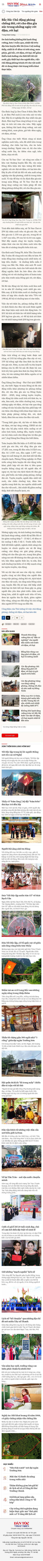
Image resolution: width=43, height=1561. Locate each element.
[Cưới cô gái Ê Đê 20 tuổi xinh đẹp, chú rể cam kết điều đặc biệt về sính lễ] (21, 1253)
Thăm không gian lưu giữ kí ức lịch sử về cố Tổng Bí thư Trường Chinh (23, 1488)
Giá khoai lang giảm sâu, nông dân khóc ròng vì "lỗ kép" (22, 1500)
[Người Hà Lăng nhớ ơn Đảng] (21, 877)
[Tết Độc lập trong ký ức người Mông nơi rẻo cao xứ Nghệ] (21, 783)
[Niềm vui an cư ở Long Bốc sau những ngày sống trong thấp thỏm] (21, 1019)
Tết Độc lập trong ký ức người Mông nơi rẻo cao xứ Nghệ (20, 753)
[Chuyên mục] (3, 4)
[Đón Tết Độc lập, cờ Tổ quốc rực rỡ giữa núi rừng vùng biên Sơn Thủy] (21, 971)
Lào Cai (31, 624)
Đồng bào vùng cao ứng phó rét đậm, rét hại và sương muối (30, 654)
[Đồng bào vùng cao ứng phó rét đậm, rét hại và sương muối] (10, 657)
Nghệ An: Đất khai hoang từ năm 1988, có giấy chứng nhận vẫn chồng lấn (21, 1417)
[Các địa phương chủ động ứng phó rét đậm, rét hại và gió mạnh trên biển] (10, 671)
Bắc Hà (16, 624)
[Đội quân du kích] (21, 1111)
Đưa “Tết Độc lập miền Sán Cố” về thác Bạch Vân (21, 897)
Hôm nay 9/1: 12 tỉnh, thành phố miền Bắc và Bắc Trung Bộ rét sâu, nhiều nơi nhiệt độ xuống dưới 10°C (30, 701)
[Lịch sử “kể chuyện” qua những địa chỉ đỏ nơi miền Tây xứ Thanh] (21, 1347)
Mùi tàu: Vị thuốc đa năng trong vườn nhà (22, 1478)
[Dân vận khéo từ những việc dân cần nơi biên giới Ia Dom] (21, 1158)
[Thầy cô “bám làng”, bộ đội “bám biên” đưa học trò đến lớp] (21, 830)
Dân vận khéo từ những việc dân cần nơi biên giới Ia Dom (20, 1131)
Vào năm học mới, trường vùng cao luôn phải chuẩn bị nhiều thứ (19, 1367)
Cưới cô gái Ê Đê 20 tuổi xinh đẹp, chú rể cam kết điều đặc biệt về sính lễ (20, 1228)
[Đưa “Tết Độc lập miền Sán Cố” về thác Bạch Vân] (21, 924)
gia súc (23, 624)
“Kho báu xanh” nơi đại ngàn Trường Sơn (23, 1469)
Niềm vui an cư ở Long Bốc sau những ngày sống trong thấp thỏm (20, 991)
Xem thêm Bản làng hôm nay (16, 746)
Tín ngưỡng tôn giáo (30, 11)
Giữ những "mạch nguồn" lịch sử (18, 1272)
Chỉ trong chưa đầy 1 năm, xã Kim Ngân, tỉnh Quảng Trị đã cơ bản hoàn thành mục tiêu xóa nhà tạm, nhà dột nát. (21, 1046)
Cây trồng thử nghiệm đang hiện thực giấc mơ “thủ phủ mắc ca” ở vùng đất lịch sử (23, 1511)
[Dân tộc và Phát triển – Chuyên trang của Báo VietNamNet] (13, 4)
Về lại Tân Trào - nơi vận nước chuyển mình (21, 1178)
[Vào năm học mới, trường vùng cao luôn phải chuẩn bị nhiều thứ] (21, 1397)
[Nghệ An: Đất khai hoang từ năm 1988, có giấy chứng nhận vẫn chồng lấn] (21, 1446)
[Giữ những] (21, 1300)
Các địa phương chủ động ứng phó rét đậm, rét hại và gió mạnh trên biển (30, 670)
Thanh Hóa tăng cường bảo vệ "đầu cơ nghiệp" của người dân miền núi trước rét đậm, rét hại (30, 640)
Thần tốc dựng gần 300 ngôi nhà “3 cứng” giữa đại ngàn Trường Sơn (19, 1039)
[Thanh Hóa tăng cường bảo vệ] (10, 639)
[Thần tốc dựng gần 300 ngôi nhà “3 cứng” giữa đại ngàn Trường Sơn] (21, 1064)
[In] (17, 618)
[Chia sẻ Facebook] (3, 618)
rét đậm (8, 624)
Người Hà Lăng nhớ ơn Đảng (16, 849)
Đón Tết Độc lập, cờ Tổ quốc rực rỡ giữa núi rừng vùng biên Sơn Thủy (21, 944)
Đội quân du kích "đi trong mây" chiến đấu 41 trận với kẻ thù (21, 1084)
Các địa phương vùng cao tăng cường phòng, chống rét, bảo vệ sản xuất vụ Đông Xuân (31, 686)
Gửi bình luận (10, 735)
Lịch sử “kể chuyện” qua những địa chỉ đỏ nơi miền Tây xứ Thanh (21, 1320)
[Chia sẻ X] (8, 618)
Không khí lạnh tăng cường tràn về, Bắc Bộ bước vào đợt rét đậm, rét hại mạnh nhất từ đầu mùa (31, 716)
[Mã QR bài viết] (22, 618)
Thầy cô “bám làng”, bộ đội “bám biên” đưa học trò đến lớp (21, 803)
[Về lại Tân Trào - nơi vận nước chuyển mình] (21, 1208)
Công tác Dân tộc (13, 11)
